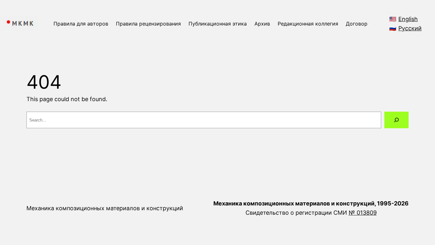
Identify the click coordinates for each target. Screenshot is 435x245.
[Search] (396, 120)
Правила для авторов (80, 23)
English (408, 19)
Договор (356, 23)
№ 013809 (363, 212)
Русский (410, 28)
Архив (262, 23)
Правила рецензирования (148, 23)
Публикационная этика (218, 23)
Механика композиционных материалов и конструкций (104, 208)
